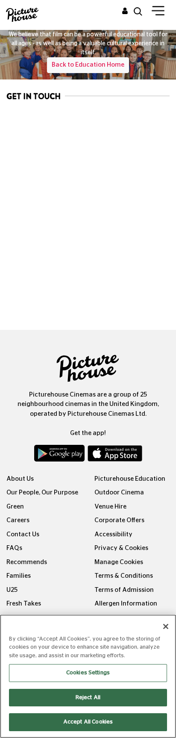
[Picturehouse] (22, 14)
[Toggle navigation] (158, 12)
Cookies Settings (88, 673)
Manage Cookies (118, 562)
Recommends (26, 562)
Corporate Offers (119, 520)
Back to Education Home (88, 65)
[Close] (165, 626)
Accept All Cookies (88, 722)
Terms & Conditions (123, 576)
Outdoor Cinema (119, 492)
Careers (17, 520)
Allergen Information (125, 603)
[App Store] (115, 455)
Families (18, 576)
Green (15, 506)
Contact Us (22, 534)
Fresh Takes (23, 603)
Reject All (88, 697)
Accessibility (113, 534)
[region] (88, 676)
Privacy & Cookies (121, 548)
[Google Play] (60, 455)
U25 (12, 590)
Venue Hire (110, 506)
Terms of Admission (124, 590)
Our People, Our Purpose (42, 492)
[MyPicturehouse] (125, 11)
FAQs (14, 548)
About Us (20, 479)
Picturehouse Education (129, 479)
